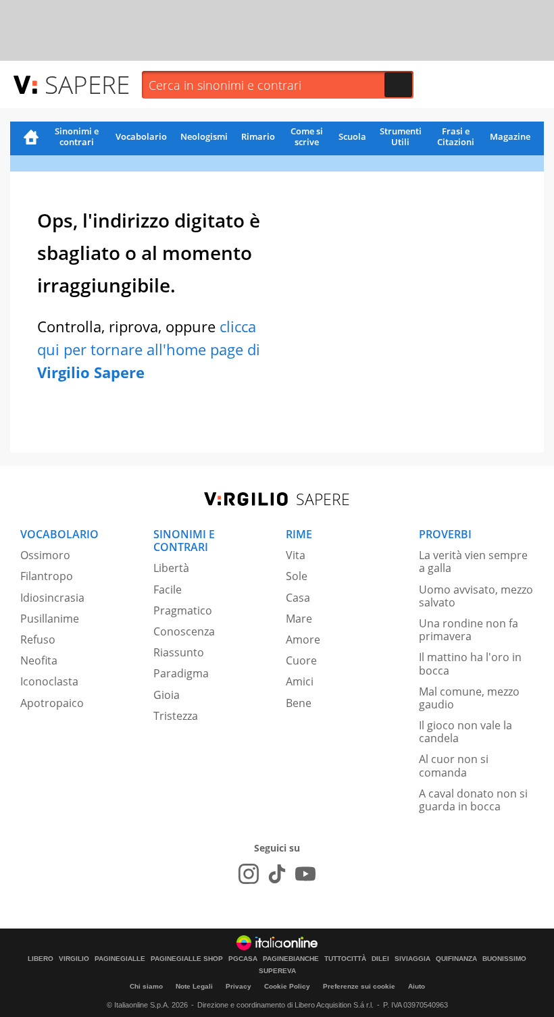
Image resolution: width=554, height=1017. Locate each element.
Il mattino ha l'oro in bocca (470, 663)
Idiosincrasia (52, 597)
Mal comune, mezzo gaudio (469, 698)
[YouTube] (305, 874)
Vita (295, 555)
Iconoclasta (49, 681)
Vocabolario (141, 136)
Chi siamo (146, 986)
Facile (167, 589)
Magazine (510, 136)
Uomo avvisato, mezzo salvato (476, 596)
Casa (298, 597)
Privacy (238, 986)
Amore (303, 639)
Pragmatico (182, 610)
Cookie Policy (287, 986)
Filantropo (46, 576)
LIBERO (40, 959)
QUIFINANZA (456, 959)
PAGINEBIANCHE (291, 959)
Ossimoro (45, 555)
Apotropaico (52, 703)
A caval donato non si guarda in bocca (473, 800)
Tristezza (175, 715)
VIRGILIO (74, 959)
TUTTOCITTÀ (345, 959)
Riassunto (178, 652)
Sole (296, 576)
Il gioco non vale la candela (465, 732)
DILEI (380, 959)
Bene (298, 703)
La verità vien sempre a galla (473, 561)
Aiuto (416, 986)
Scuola (352, 136)
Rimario (258, 136)
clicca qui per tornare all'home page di (148, 349)
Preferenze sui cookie (359, 986)
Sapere (87, 84)
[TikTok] (277, 874)
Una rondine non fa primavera (468, 630)
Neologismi (204, 136)
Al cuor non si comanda (453, 765)
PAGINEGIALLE (120, 959)
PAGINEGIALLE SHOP (187, 959)
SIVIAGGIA (412, 959)
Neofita (38, 660)
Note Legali (194, 986)
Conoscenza (184, 631)
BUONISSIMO (504, 959)
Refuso (37, 639)
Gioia (166, 694)
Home (31, 138)
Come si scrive (307, 136)
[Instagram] (248, 874)
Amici (299, 681)
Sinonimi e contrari (77, 136)
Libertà (171, 567)
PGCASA (242, 959)
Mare (299, 618)
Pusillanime (49, 618)
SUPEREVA (277, 971)
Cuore (301, 660)
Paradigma (181, 673)
